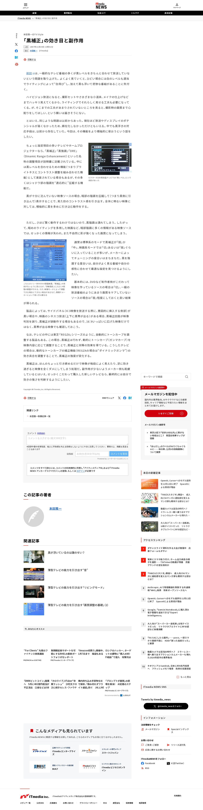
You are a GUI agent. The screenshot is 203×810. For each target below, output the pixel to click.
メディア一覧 (25, 803)
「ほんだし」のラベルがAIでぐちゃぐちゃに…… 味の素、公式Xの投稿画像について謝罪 (167, 449)
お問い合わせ (68, 803)
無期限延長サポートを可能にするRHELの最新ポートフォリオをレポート (64, 654)
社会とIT (101, 13)
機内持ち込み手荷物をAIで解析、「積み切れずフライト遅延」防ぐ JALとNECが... (91, 684)
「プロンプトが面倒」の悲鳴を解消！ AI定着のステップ (118, 684)
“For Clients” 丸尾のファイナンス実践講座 (36, 652)
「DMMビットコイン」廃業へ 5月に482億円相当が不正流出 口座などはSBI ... (36, 684)
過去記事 (169, 13)
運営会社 (116, 803)
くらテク (135, 13)
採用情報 (129, 803)
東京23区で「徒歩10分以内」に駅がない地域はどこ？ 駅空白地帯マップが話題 (167, 435)
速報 (34, 13)
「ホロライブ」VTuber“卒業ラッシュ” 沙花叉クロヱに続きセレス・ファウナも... (64, 684)
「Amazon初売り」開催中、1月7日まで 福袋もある (91, 652)
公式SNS (40, 803)
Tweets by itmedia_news (156, 699)
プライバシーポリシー (88, 803)
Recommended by (112, 695)
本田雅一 (55, 508)
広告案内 (53, 803)
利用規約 (177, 795)
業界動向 (68, 13)
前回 (29, 73)
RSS (105, 803)
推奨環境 (142, 803)
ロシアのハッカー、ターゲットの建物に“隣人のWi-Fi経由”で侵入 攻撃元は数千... (118, 654)
